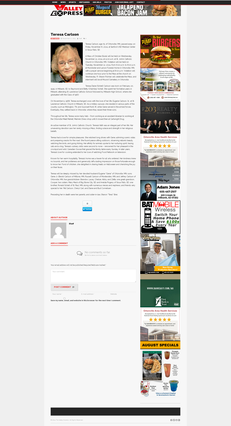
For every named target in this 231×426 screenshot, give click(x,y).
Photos (108, 2)
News (63, 2)
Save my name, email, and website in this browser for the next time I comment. (86, 300)
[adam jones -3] (160, 184)
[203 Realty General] (160, 117)
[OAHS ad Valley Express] (160, 150)
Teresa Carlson (65, 34)
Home (54, 2)
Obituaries (84, 2)
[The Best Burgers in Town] (160, 51)
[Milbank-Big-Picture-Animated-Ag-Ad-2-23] (160, 290)
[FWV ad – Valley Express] (160, 85)
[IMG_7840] (160, 369)
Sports (72, 2)
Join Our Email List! (124, 2)
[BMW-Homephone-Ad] (160, 217)
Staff (80, 38)
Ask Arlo (97, 2)
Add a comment (59, 243)
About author (59, 218)
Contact (141, 2)
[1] (160, 254)
